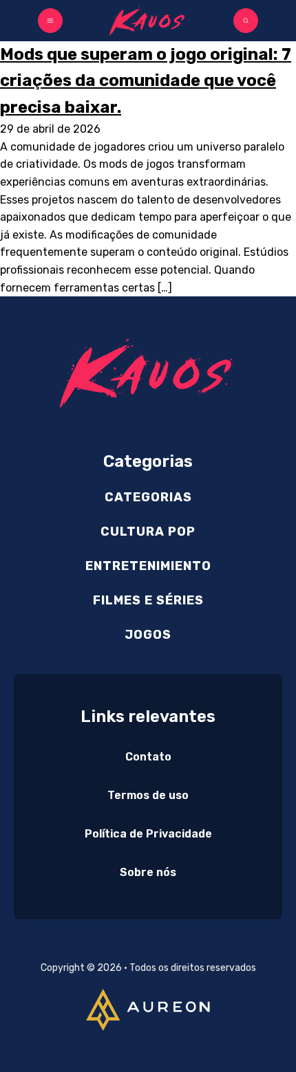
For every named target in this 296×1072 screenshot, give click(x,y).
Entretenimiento (148, 565)
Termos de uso (148, 795)
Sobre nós (148, 872)
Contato (148, 756)
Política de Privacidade (148, 833)
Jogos (148, 634)
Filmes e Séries (148, 600)
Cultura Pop (148, 531)
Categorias (148, 497)
